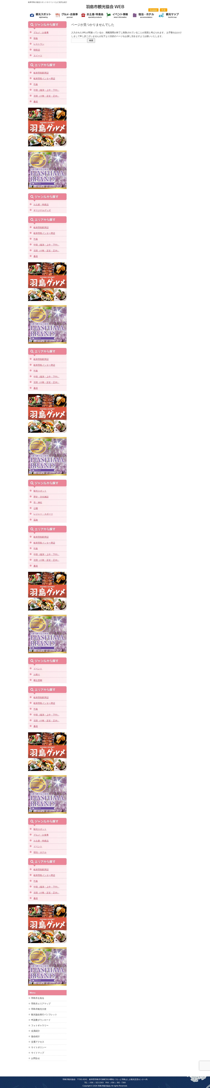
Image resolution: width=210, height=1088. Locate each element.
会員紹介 (35, 1031)
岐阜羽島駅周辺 (41, 73)
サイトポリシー (38, 1047)
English (153, 10)
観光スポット (40, 491)
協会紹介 (35, 1036)
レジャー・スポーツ (43, 514)
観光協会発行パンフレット (44, 1014)
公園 (36, 508)
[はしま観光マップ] (169, 16)
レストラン (39, 44)
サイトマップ (37, 1052)
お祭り (37, 674)
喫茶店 (37, 50)
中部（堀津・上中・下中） (46, 90)
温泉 (36, 520)
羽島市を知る (37, 998)
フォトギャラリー (39, 1025)
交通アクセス (37, 1042)
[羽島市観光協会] (105, 6)
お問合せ (35, 1058)
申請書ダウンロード (41, 1020)
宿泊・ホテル (40, 852)
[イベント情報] (118, 16)
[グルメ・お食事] (66, 16)
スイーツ (38, 55)
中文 (163, 10)
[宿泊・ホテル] (143, 16)
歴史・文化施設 (41, 497)
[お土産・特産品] (92, 16)
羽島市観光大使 (38, 1009)
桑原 (36, 101)
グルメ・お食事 (41, 32)
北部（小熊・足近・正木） (46, 96)
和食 (36, 38)
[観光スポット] (41, 16)
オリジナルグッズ (42, 210)
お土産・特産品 (41, 204)
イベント (38, 668)
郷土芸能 (38, 680)
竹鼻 (36, 84)
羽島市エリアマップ (41, 1003)
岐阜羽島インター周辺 (44, 78)
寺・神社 (38, 502)
